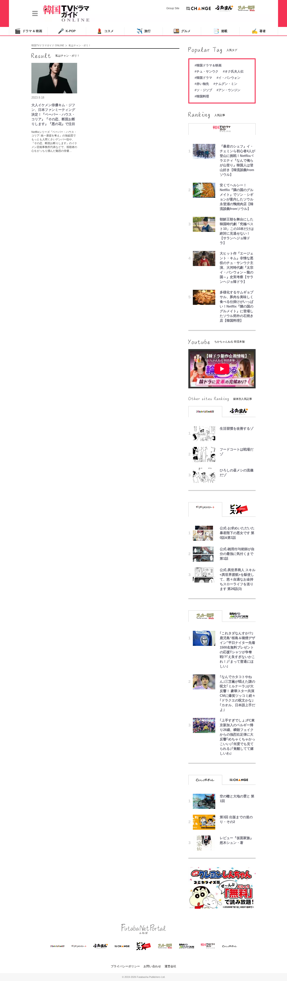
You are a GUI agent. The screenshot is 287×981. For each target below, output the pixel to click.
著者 (259, 31)
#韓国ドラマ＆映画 (208, 65)
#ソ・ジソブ (203, 90)
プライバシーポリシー (125, 966)
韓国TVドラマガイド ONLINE (47, 45)
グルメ (182, 31)
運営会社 (170, 966)
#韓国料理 (202, 96)
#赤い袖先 (202, 84)
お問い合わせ (152, 966)
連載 (220, 31)
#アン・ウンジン (228, 90)
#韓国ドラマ (203, 77)
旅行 (144, 31)
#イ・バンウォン (228, 77)
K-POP (67, 31)
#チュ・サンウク (206, 71)
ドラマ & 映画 (28, 31)
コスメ (105, 31)
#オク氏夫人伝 (233, 71)
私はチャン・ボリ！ (80, 45)
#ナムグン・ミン (225, 84)
